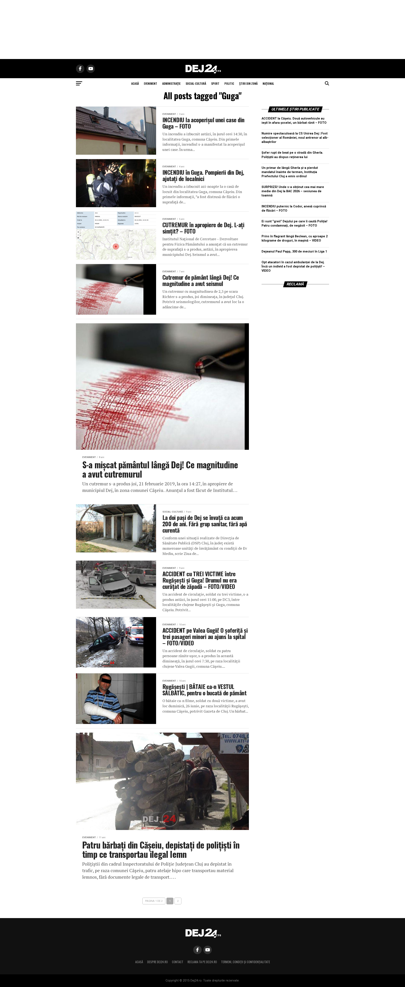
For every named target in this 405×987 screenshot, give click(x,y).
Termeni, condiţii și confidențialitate (245, 962)
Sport (215, 83)
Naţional (268, 83)
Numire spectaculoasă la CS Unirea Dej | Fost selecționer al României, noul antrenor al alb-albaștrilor (295, 138)
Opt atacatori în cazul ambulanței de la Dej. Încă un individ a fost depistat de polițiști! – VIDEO (293, 267)
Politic (229, 83)
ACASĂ (135, 83)
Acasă (139, 962)
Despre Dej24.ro (157, 962)
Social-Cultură (196, 83)
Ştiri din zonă (248, 83)
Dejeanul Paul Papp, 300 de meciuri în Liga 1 (294, 251)
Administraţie (171, 83)
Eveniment (150, 83)
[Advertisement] (202, 29)
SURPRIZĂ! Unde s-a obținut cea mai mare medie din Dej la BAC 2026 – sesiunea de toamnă (293, 191)
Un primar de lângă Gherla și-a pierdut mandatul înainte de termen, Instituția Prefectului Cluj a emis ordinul (290, 172)
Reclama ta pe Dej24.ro (202, 962)
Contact (177, 962)
